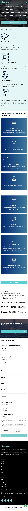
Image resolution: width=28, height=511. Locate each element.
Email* (3, 383)
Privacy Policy (4, 486)
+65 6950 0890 (7, 496)
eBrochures (3, 477)
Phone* (3, 390)
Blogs (2, 472)
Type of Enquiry (5, 408)
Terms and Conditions (6, 484)
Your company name (6, 402)
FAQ (2, 479)
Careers (2, 463)
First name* (4, 371)
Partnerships (4, 465)
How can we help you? (7, 414)
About (2, 461)
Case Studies (4, 474)
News (2, 466)
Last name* (4, 377)
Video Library (4, 475)
